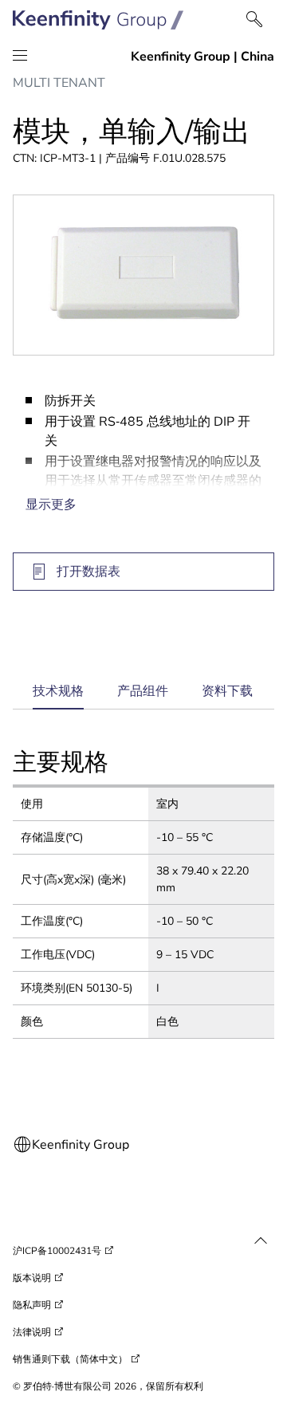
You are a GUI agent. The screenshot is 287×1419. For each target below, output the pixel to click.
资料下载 (227, 691)
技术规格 (58, 696)
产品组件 (142, 691)
